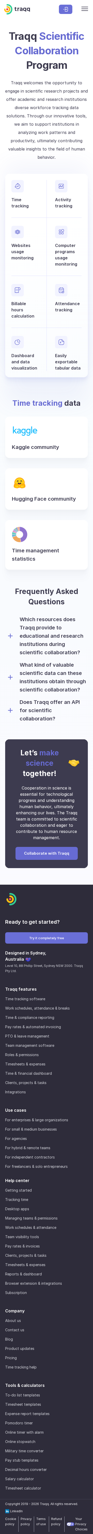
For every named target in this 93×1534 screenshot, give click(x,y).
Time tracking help (21, 1367)
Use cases (15, 1110)
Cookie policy (10, 1521)
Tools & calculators (25, 1385)
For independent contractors (30, 1157)
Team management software (29, 1045)
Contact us (14, 1330)
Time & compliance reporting (29, 1017)
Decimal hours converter (26, 1469)
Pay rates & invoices (22, 1246)
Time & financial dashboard (28, 1073)
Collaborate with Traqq (46, 853)
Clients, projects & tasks (26, 1082)
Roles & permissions (22, 1054)
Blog (9, 1339)
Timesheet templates (23, 1404)
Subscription (16, 1292)
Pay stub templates (21, 1460)
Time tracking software (25, 999)
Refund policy (56, 1521)
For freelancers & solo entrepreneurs (36, 1166)
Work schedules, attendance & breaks (37, 1008)
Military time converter (24, 1451)
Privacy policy (26, 1521)
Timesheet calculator (23, 1488)
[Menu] (85, 9)
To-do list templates (22, 1395)
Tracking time (16, 1199)
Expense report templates (27, 1413)
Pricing (11, 1358)
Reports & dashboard (23, 1274)
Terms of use (41, 1521)
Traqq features (21, 989)
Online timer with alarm (24, 1432)
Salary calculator (19, 1479)
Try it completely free (46, 938)
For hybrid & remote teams (27, 1148)
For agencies (16, 1138)
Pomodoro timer (19, 1423)
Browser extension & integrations (33, 1283)
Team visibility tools (22, 1237)
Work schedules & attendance (30, 1227)
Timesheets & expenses (25, 1064)
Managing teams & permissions (31, 1218)
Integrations (15, 1092)
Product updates (19, 1348)
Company (15, 1310)
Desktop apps (17, 1209)
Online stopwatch (20, 1441)
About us (13, 1320)
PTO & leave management (27, 1036)
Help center (17, 1180)
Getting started (18, 1190)
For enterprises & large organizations (36, 1120)
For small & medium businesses (31, 1129)
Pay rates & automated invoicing (33, 1027)
